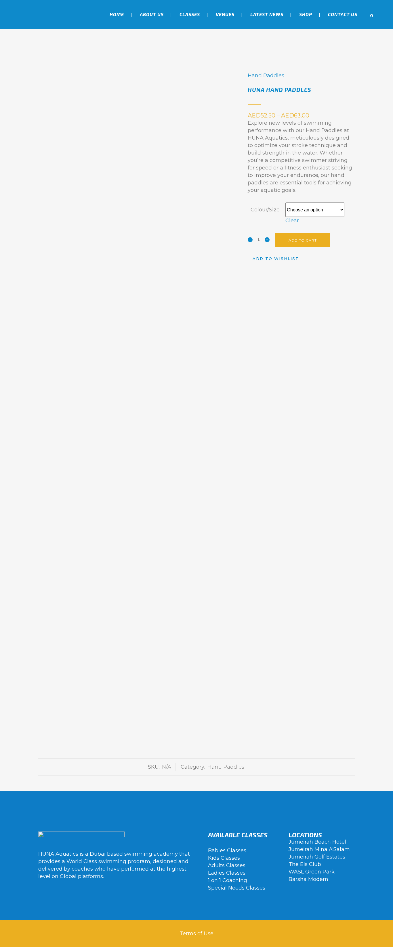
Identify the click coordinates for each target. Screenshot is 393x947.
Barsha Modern (308, 879)
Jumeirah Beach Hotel (317, 842)
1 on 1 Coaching (227, 880)
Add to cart (303, 240)
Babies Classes (227, 850)
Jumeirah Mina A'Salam (319, 849)
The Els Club (305, 864)
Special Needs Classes (236, 888)
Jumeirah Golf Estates (317, 857)
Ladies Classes (226, 873)
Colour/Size (265, 210)
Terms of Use (196, 933)
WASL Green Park (312, 872)
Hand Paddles (266, 75)
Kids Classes (224, 858)
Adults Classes (226, 865)
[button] (273, 258)
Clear (292, 220)
